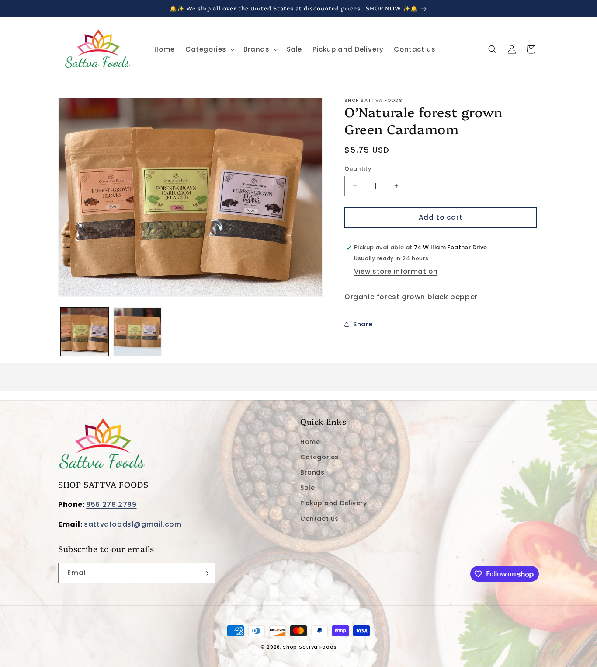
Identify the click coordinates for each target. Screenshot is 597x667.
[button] (209, 49)
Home (310, 441)
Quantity (357, 168)
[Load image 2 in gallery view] (137, 331)
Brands (312, 472)
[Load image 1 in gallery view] (84, 331)
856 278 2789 (111, 504)
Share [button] (363, 324)
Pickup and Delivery (333, 503)
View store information (395, 271)
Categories (319, 457)
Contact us (319, 518)
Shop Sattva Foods (310, 646)
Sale (307, 487)
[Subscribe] (205, 573)
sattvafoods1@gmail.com (132, 524)
